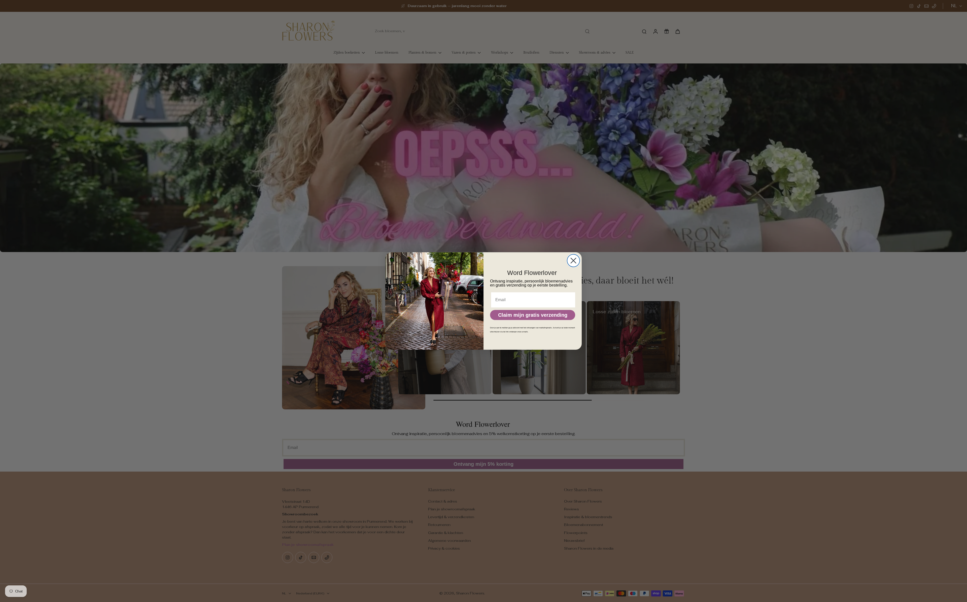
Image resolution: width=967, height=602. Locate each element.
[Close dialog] (573, 260)
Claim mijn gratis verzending (532, 315)
